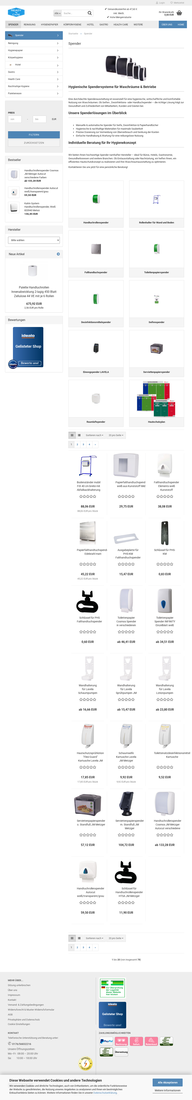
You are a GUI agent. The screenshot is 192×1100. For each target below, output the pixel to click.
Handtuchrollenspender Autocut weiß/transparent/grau (90, 892)
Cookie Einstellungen (19, 1024)
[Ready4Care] (28, 12)
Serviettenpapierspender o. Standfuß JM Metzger (91, 822)
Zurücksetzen (34, 142)
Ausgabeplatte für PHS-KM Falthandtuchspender (128, 553)
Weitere (138, 24)
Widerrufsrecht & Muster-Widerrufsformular (31, 1009)
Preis (11, 112)
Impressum (14, 995)
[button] (72, 435)
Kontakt (12, 999)
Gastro (104, 24)
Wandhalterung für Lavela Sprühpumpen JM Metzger (126, 689)
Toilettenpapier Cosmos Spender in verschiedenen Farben (126, 621)
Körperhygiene (72, 24)
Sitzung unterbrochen (19, 985)
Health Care (121, 24)
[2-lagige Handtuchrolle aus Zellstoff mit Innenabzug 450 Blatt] (34, 271)
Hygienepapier (49, 24)
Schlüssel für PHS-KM (164, 551)
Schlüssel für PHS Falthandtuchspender (89, 619)
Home (181, 24)
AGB (10, 1014)
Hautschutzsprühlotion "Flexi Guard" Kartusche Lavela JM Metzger (90, 757)
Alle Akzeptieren (168, 1082)
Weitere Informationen (168, 1090)
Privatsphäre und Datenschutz (24, 1019)
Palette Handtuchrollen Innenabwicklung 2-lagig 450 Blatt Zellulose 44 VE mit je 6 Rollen (33, 292)
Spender (13, 24)
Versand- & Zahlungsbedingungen (26, 1004)
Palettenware (14, 93)
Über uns (167, 24)
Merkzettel (178, 3)
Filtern (34, 134)
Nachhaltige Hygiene (18, 86)
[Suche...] (89, 13)
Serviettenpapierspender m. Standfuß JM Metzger (130, 824)
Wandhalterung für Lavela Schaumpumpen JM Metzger (87, 689)
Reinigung (29, 24)
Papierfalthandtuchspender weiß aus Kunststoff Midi (132, 484)
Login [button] (161, 3)
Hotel (90, 24)
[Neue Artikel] (58, 254)
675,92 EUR (34, 304)
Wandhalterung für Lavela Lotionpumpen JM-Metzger (165, 689)
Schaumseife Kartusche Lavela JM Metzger (126, 757)
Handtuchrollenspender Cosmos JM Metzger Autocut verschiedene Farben (167, 824)
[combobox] (94, 435)
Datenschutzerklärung (105, 1092)
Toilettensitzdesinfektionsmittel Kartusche (172, 755)
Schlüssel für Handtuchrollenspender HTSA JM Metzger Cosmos (129, 892)
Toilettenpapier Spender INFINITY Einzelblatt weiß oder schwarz (164, 621)
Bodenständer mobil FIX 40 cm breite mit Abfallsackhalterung (88, 486)
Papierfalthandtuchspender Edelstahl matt (93, 551)
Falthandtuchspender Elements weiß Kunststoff (166, 486)
